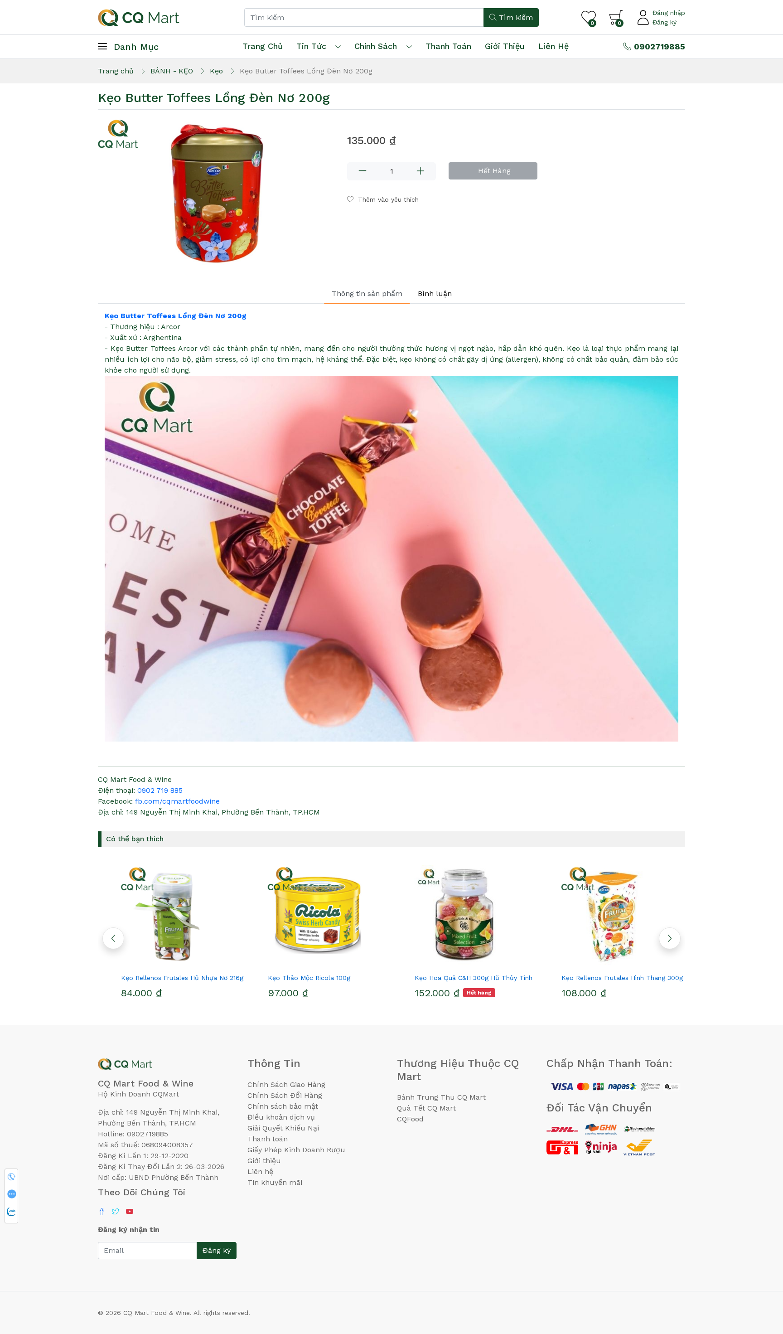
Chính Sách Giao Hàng (286, 1084)
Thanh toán (267, 1139)
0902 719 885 (160, 790)
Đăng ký (664, 22)
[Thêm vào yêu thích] (155, 961)
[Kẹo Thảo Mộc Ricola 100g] (318, 915)
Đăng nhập (668, 12)
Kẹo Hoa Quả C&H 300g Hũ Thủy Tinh (458, 977)
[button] (670, 938)
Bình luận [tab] (435, 293)
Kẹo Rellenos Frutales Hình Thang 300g (606, 977)
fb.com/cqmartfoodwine (177, 801)
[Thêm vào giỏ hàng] (187, 961)
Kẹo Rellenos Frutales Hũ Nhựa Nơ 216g (166, 977)
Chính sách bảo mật (282, 1106)
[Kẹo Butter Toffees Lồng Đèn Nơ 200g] (217, 195)
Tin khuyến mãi (274, 1182)
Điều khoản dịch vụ (281, 1117)
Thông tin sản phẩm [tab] (367, 293)
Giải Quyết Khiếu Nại (283, 1128)
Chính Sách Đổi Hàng (284, 1095)
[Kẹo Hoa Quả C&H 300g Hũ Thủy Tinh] (465, 915)
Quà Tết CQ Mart (426, 1108)
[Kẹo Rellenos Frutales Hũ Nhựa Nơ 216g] (171, 915)
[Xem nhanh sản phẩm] (171, 961)
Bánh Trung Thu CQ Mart (441, 1097)
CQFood (410, 1119)
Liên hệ (553, 46)
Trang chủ (262, 46)
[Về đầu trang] (758, 1278)
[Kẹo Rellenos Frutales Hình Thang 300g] (612, 915)
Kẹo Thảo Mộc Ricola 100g (293, 977)
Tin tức (311, 46)
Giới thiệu (264, 1160)
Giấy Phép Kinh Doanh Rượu (296, 1149)
